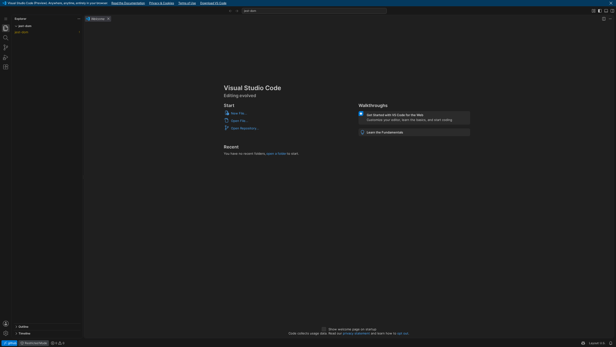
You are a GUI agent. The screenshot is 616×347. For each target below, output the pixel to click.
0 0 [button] (59, 343)
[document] (349, 180)
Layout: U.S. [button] (597, 343)
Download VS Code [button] (213, 3)
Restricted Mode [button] (35, 343)
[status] (308, 343)
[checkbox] (324, 329)
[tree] (47, 176)
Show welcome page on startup (352, 329)
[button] (611, 3)
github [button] (11, 343)
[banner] (308, 3)
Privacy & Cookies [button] (161, 3)
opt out (402, 333)
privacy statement (356, 333)
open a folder (276, 153)
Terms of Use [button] (187, 3)
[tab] (5, 28)
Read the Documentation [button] (128, 3)
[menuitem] (5, 19)
